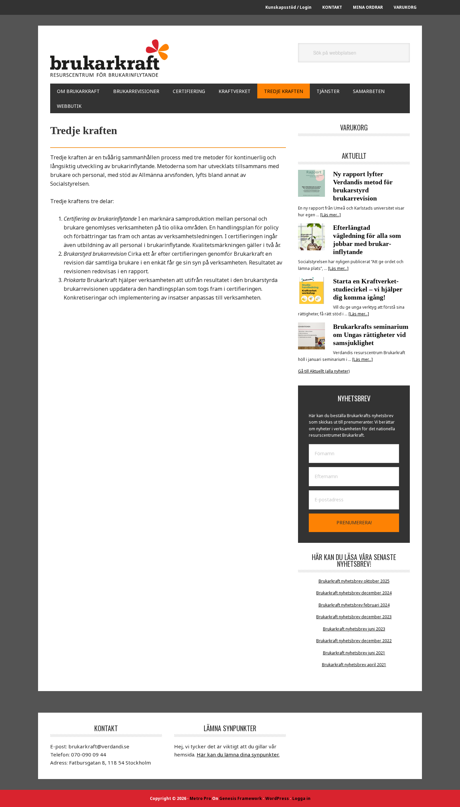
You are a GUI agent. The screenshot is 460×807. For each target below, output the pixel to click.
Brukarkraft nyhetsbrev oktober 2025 (354, 581)
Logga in (301, 798)
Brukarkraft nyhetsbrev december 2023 (354, 617)
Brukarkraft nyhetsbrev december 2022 (354, 641)
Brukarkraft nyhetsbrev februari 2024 (354, 605)
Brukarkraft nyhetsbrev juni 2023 (354, 629)
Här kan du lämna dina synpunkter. (238, 754)
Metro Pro (200, 798)
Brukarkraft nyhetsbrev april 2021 (354, 665)
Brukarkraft (110, 58)
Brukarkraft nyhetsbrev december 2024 (354, 593)
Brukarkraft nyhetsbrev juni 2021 (354, 653)
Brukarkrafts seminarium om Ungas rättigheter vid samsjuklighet (370, 334)
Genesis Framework (240, 798)
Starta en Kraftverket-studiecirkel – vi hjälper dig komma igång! (367, 289)
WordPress (277, 798)
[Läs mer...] (330, 215)
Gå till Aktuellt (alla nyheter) (324, 371)
